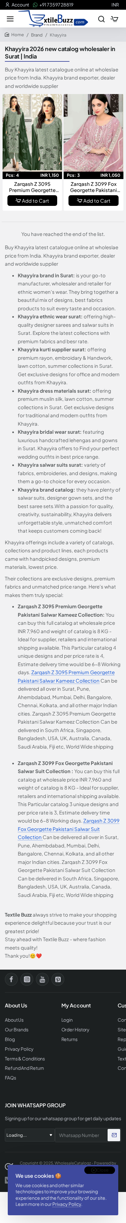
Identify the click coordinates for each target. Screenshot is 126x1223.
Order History (75, 1029)
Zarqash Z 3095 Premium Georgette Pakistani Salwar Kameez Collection (32, 187)
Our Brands (16, 1029)
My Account (76, 1005)
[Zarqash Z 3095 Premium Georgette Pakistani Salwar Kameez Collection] (32, 133)
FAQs (10, 1077)
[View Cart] (114, 18)
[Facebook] (11, 979)
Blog (10, 1039)
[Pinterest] (57, 979)
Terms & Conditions (25, 1058)
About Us (14, 1020)
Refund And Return (24, 1068)
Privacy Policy (66, 1204)
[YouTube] (42, 979)
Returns (69, 1039)
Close (103, 1170)
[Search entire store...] (101, 18)
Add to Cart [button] (35, 200)
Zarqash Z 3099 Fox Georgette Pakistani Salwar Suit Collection (94, 187)
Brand (37, 34)
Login (67, 1020)
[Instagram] (26, 979)
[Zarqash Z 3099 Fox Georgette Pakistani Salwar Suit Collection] (93, 133)
